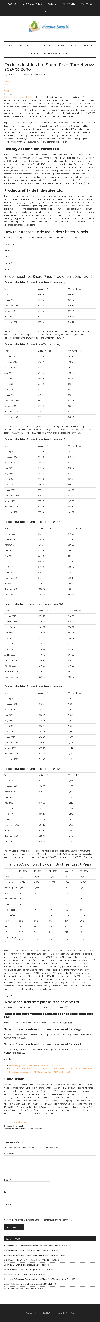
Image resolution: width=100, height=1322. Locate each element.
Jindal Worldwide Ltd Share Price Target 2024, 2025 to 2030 (30, 1284)
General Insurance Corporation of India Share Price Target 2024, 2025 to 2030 (37, 1246)
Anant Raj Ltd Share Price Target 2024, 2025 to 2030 (26, 1265)
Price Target (18, 1126)
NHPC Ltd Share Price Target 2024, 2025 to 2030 (25, 1289)
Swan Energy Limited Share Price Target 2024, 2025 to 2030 (34, 1065)
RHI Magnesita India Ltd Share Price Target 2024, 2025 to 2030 (31, 1250)
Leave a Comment (40, 75)
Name (7, 1180)
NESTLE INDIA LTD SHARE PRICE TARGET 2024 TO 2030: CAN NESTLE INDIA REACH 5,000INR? (50, 1069)
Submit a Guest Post (66, 1313)
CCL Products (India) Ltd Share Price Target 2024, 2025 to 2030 (31, 1260)
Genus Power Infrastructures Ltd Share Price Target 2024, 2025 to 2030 (34, 1255)
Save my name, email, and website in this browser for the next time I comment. (38, 1220)
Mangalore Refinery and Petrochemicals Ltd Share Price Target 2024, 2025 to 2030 (39, 1279)
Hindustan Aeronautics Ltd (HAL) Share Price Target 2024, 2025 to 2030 (39, 1072)
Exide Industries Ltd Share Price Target (29, 1129)
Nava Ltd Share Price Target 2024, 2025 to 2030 (24, 1274)
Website (7, 1204)
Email (7, 1192)
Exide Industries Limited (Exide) (18, 97)
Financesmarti (50, 26)
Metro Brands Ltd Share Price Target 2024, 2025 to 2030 (28, 1269)
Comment (9, 1154)
